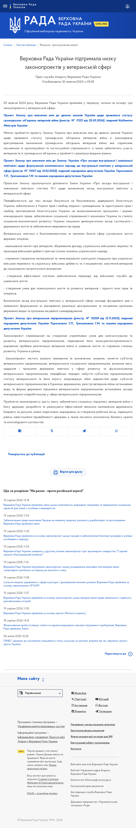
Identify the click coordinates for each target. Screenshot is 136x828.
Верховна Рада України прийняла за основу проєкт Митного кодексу (45, 613)
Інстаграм (80, 705)
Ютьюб (103, 699)
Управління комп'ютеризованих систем (41, 726)
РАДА (40, 21)
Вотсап (103, 705)
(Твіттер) (80, 699)
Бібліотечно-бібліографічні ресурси (91, 780)
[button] (40, 693)
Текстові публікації (26, 45)
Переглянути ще (115, 653)
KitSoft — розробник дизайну (42, 793)
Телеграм (105, 711)
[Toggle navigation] (5, 6)
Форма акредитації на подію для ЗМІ (91, 736)
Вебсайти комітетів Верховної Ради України (94, 764)
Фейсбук (80, 693)
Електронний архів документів (87, 786)
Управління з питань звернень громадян (93, 724)
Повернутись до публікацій (26, 454)
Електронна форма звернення (87, 730)
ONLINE (101, 24)
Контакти (76, 749)
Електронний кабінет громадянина (90, 743)
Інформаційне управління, (33, 737)
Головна (8, 45)
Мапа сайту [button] (29, 679)
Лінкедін (80, 711)
